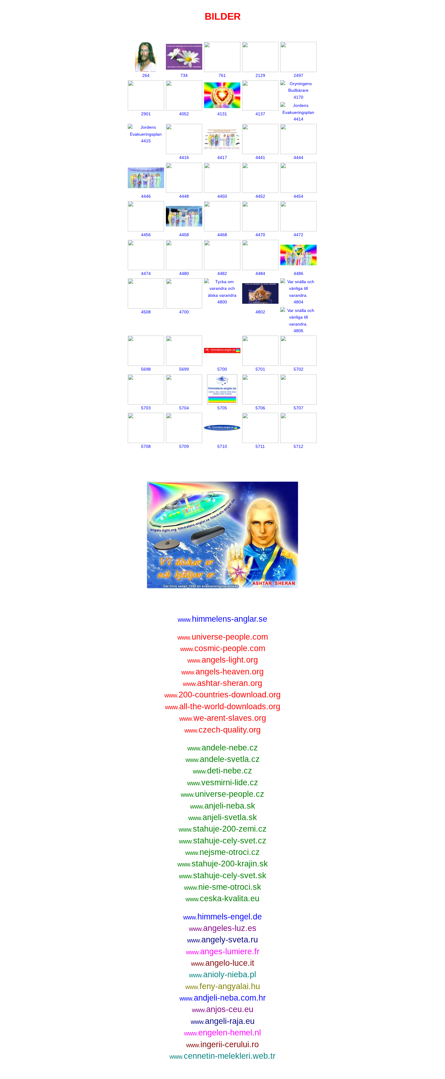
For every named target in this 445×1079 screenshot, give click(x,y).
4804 (298, 302)
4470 (260, 234)
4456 (146, 234)
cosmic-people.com (222, 648)
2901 (146, 113)
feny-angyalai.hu (222, 986)
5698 (146, 369)
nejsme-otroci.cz (222, 852)
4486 (298, 273)
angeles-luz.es (222, 928)
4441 (260, 157)
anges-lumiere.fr (222, 951)
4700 (184, 311)
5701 (260, 369)
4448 (184, 196)
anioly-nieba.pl (222, 974)
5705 (222, 407)
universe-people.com (222, 636)
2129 (260, 75)
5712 (298, 446)
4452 (260, 196)
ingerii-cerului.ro (222, 1044)
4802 (260, 311)
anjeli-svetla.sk (222, 817)
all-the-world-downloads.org (222, 706)
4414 (298, 119)
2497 (298, 75)
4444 (298, 157)
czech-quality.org (222, 729)
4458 (184, 234)
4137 (260, 113)
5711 (260, 446)
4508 (146, 311)
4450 (222, 196)
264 (146, 75)
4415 (146, 140)
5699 (184, 369)
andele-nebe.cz (222, 747)
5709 (184, 446)
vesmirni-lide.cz (222, 782)
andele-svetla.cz (223, 759)
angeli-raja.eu (223, 1021)
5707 (298, 407)
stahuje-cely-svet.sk (222, 875)
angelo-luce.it (222, 963)
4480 (184, 273)
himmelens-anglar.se (222, 619)
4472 (298, 234)
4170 (298, 97)
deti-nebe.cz (222, 770)
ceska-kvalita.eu (222, 898)
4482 (222, 273)
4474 (146, 273)
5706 (260, 407)
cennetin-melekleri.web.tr (222, 1056)
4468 (222, 234)
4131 (222, 113)
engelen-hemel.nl (222, 1032)
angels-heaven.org (222, 671)
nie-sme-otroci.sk (222, 887)
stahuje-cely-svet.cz (222, 840)
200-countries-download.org (222, 694)
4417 (222, 157)
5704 (184, 407)
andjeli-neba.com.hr (223, 997)
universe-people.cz (222, 794)
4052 (184, 113)
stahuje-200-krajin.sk (222, 863)
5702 (298, 369)
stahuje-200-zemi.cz (223, 828)
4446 (146, 196)
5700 (222, 369)
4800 (222, 302)
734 (184, 75)
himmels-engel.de (222, 916)
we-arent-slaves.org (222, 718)
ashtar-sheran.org (222, 683)
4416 (184, 157)
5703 (146, 407)
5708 (146, 446)
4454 (298, 196)
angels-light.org (222, 659)
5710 (222, 446)
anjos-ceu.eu (222, 1009)
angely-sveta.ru (222, 939)
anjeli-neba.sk (222, 805)
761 (222, 75)
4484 (260, 273)
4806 (298, 330)
